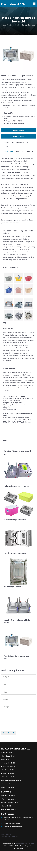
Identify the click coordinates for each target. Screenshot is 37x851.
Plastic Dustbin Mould (9, 809)
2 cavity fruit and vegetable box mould (16, 142)
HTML (11, 846)
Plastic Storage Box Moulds (15, 553)
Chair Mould (6, 759)
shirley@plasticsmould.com (15, 123)
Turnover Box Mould (9, 784)
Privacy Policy (18, 848)
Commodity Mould (8, 763)
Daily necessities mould (10, 802)
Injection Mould (14, 25)
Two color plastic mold (9, 799)
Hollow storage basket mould (16, 486)
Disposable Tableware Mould (11, 780)
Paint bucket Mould (8, 756)
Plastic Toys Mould (8, 795)
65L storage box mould (13, 586)
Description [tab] (8, 152)
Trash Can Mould (8, 773)
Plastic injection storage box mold (16, 657)
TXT (16, 846)
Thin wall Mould (7, 752)
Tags (21, 846)
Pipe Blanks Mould (8, 777)
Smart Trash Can (6, 834)
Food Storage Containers (9, 836)
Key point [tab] (20, 152)
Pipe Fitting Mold (8, 787)
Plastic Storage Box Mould (15, 519)
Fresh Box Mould (8, 770)
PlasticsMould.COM (13, 4)
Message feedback (18, 130)
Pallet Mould (6, 806)
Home (4, 25)
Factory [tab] (30, 152)
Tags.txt (28, 846)
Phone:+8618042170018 (14, 121)
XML (5, 846)
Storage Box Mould (28, 25)
